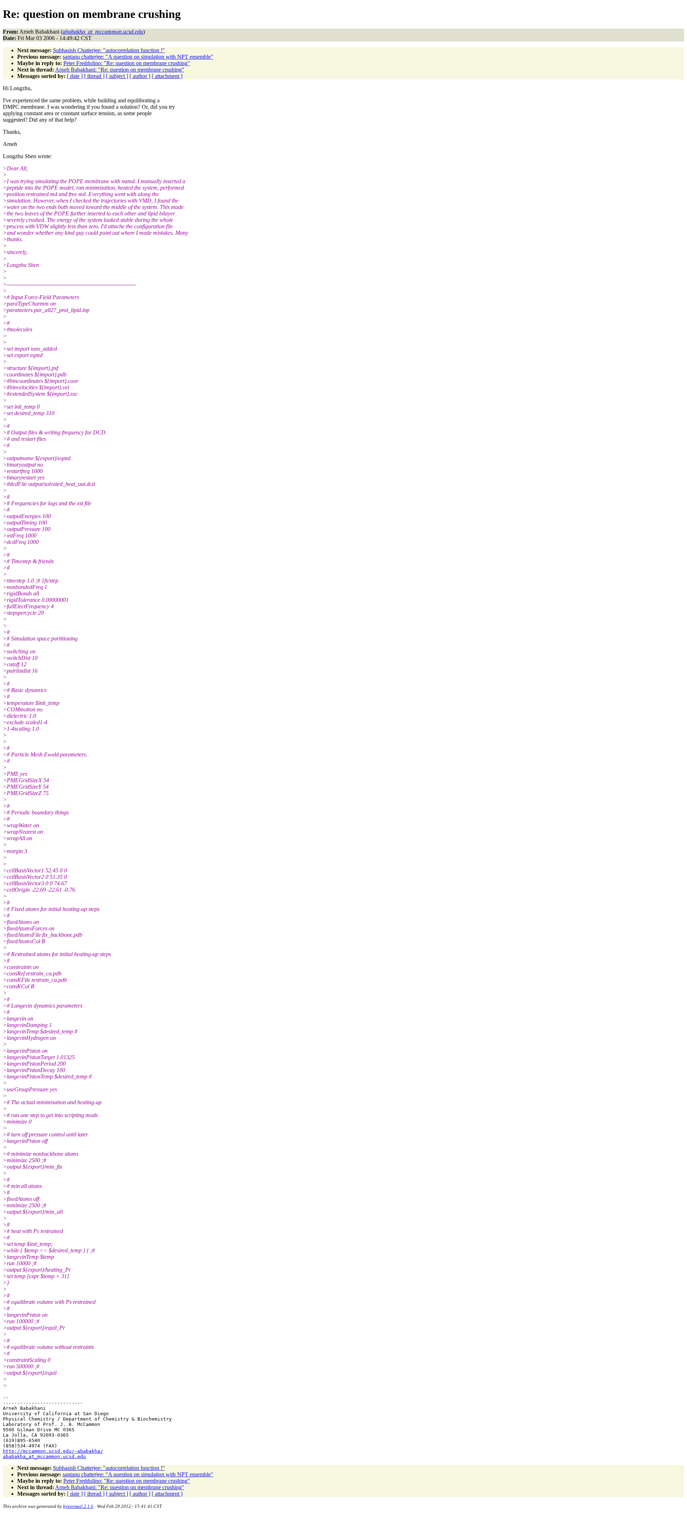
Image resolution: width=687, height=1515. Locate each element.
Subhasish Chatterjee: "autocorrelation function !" (109, 50)
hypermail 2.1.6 (78, 1506)
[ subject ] (117, 76)
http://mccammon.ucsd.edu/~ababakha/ (53, 1451)
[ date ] (75, 76)
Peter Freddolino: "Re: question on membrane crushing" (126, 63)
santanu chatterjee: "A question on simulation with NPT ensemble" (138, 57)
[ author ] (140, 76)
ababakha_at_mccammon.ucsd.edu (44, 1456)
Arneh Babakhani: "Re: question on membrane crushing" (119, 70)
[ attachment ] (167, 76)
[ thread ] (94, 76)
